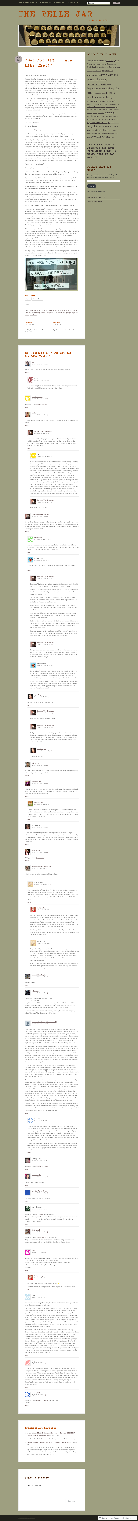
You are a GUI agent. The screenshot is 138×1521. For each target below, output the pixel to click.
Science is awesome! (104, 126)
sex (112, 126)
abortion (102, 60)
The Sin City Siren (42, 1166)
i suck (95, 97)
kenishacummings (38, 396)
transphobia (33, 315)
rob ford (117, 123)
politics (90, 115)
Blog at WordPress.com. (26, 1518)
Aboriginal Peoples (93, 61)
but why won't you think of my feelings (65, 310)
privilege (72, 313)
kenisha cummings (41, 404)
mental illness (92, 104)
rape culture (92, 122)
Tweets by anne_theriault (95, 201)
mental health (111, 101)
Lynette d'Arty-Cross (39, 1191)
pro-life (101, 119)
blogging (113, 64)
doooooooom (93, 74)
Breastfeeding (102, 67)
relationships (104, 122)
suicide (95, 130)
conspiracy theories (92, 71)
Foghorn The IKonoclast (43, 431)
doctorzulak (36, 1230)
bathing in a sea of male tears (43, 310)
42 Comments (30, 324)
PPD (106, 116)
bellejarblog (41, 908)
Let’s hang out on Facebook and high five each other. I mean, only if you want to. (101, 151)
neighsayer (35, 763)
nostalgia (110, 109)
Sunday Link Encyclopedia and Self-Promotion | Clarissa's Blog (49, 1442)
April (33, 1250)
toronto (114, 130)
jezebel (100, 97)
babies (117, 60)
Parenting (109, 112)
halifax (109, 84)
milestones (100, 104)
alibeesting (38, 537)
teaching (100, 130)
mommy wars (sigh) (114, 104)
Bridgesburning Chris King (41, 866)
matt (103, 100)
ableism (30, 310)
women (96, 136)
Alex (38, 454)
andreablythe (36, 1174)
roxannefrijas (36, 850)
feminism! (93, 84)
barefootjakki (39, 802)
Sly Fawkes (39, 1214)
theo (105, 130)
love (100, 101)
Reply (27, 372)
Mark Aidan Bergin (38, 975)
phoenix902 (36, 1393)
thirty (109, 130)
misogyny (65, 313)
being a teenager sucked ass (99, 63)
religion (112, 123)
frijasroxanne (40, 858)
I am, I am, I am (99, 20)
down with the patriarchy (32, 313)
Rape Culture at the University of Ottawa (66, 330)
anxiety (110, 60)
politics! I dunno (99, 116)
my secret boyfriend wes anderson (107, 107)
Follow (92, 186)
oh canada (95, 113)
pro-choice (94, 119)
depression (107, 70)
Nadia (34, 413)
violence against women (107, 133)
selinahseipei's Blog (42, 1400)
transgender (90, 133)
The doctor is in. (41, 1237)
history (92, 93)
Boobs (89, 67)
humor (104, 93)
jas (33, 362)
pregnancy (111, 116)
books (94, 66)
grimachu (35, 991)
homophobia (49, 313)
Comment (71, 1501)
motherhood (91, 107)
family (103, 79)
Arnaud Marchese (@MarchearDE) (44, 1022)
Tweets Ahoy (96, 197)
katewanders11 (37, 781)
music (97, 107)
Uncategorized (57, 324)
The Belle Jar (55, 14)
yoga (112, 137)
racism (27, 315)
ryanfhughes (38, 695)
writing (105, 136)
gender (43, 313)
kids (104, 97)
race (77, 313)
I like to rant (58, 313)
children (117, 67)
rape (116, 119)
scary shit (92, 126)
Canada (111, 67)
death (99, 71)
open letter (101, 113)
